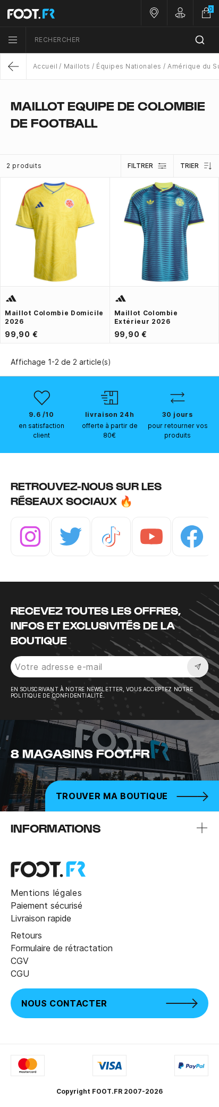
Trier (189, 166)
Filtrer (140, 166)
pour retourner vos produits (178, 430)
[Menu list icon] (12, 39)
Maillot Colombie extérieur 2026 (146, 317)
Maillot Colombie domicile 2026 (54, 317)
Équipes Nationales (129, 66)
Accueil (45, 66)
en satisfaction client (41, 430)
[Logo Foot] (55, 13)
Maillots (77, 66)
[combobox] (122, 40)
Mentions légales (46, 892)
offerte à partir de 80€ (110, 430)
